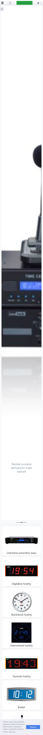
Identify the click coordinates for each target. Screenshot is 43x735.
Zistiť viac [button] (12, 732)
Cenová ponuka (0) (24, 3)
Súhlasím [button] (33, 727)
